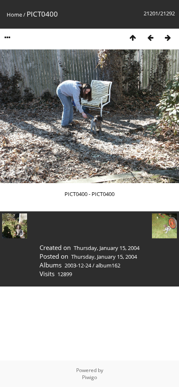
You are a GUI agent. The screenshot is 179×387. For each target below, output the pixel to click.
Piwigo (89, 377)
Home (14, 14)
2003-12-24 (78, 265)
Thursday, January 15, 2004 (106, 248)
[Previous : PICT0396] (150, 37)
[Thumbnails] (133, 37)
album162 (108, 265)
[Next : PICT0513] (168, 37)
